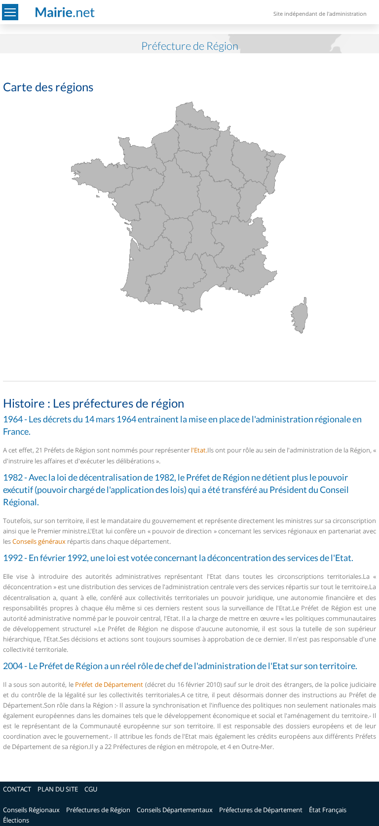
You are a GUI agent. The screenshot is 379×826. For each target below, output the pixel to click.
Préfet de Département (109, 684)
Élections (16, 820)
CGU (90, 789)
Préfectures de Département (261, 809)
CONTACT (17, 789)
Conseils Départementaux (175, 809)
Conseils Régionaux (31, 809)
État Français (327, 809)
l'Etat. (199, 450)
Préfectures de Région (98, 809)
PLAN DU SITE (58, 789)
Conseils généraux (39, 541)
